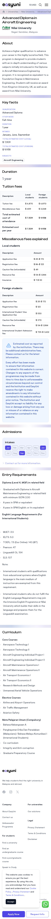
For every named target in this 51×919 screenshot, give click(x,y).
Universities (13, 11)
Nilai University (28, 11)
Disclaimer (32, 839)
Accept (10, 901)
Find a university (9, 842)
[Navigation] (46, 5)
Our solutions (34, 811)
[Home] (3, 11)
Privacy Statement (21, 891)
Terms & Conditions (15, 895)
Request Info (37, 914)
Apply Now (13, 914)
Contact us (7, 817)
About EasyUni (9, 811)
